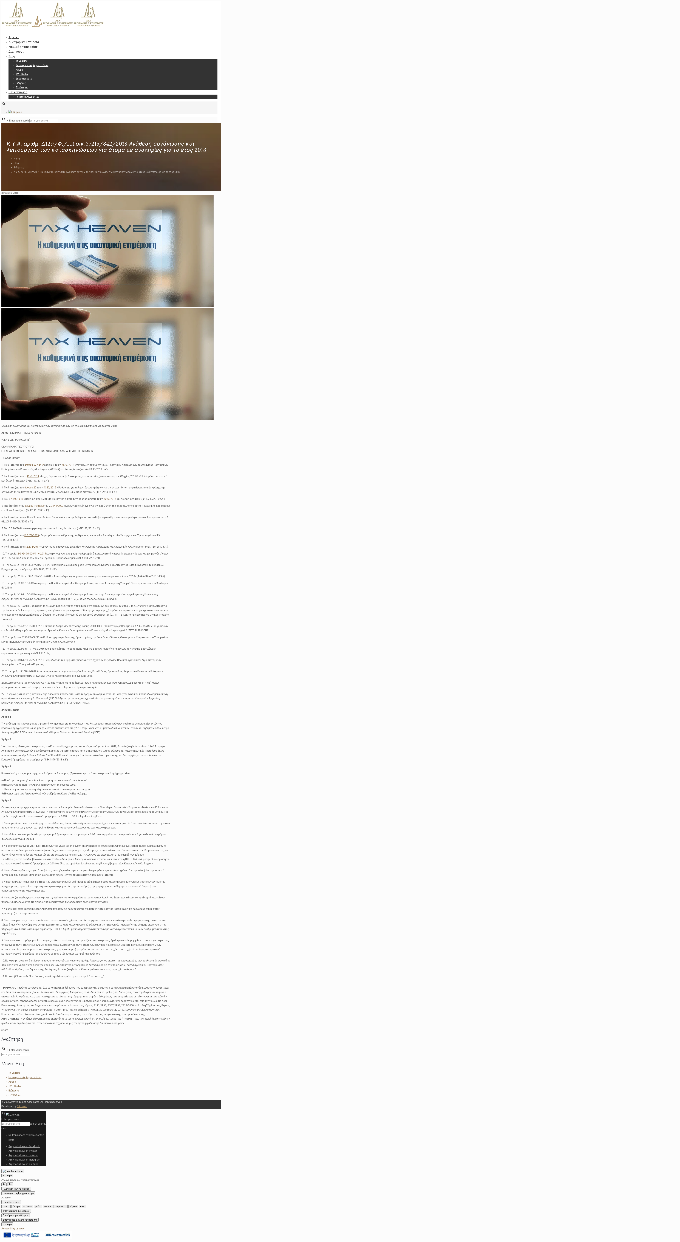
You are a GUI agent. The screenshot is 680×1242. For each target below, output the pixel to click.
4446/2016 (17, 498)
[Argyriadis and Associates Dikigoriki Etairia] (52, 27)
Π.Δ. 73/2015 (31, 535)
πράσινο (27, 1206)
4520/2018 (68, 464)
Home (17, 158)
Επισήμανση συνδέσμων (15, 1215)
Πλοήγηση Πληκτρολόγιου (16, 1188)
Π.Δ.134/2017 (32, 546)
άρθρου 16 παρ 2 (34, 505)
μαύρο (6, 1206)
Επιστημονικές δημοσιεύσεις (25, 1077)
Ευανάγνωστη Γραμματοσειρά (18, 1193)
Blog (16, 163)
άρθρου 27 (30, 487)
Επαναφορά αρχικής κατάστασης (20, 1219)
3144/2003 (57, 505)
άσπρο (16, 1206)
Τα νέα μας (14, 1072)
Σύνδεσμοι (14, 1095)
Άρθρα (12, 1081)
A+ (10, 1184)
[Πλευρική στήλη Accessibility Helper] (12, 1171)
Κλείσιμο (7, 1175)
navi (82, 1206)
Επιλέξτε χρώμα (11, 1202)
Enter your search (19, 120)
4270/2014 (33, 476)
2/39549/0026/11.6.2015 (32, 553)
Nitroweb (22, 1106)
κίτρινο (73, 1206)
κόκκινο (48, 1206)
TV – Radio (14, 1086)
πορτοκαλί (61, 1206)
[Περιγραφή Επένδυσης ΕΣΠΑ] (36, 1238)
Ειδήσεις (19, 167)
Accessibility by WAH (12, 1228)
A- (4, 1184)
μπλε (38, 1206)
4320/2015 (50, 487)
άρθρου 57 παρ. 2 (34, 464)
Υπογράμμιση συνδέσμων (16, 1211)
